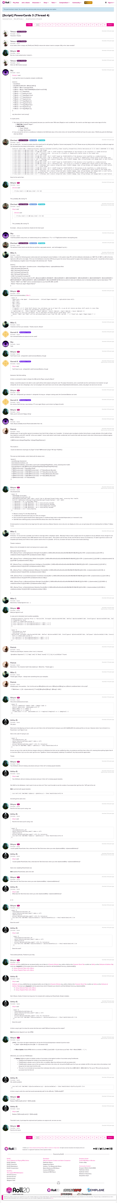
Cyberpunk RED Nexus (49, 1172)
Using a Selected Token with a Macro (24, 968)
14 (80, 25)
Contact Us (50, 1148)
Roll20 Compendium (12, 1168)
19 (100, 25)
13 (76, 25)
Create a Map (83, 1162)
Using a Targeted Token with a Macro (24, 970)
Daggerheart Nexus (48, 1164)
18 (96, 25)
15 (84, 25)
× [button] (115, 1197)
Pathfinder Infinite (84, 1170)
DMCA (46, 1148)
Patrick (13, 429)
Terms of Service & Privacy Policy (36, 1148)
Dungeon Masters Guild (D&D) (87, 1168)
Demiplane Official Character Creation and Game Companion (57, 1159)
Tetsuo (13, 31)
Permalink (13, 34)
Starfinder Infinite (84, 1172)
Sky (11, 70)
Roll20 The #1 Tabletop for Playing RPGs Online (18, 1159)
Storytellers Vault (84, 1176)
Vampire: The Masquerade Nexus (52, 1166)
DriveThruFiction (11, 1176)
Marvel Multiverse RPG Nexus (51, 1168)
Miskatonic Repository (85, 1174)
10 (64, 25)
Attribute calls (14, 964)
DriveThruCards (11, 1178)
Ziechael (14, 140)
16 (88, 25)
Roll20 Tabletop (11, 1162)
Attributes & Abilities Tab (106, 964)
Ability (93, 964)
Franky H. (15, 75)
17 (92, 25)
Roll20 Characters (12, 1164)
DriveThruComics (11, 1175)
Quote (18, 34)
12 (72, 25)
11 (68, 25)
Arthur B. (14, 720)
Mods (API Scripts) (18, 19)
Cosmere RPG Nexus (49, 1170)
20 (104, 25)
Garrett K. (14, 332)
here (52, 1198)
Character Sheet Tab (78, 964)
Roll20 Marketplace (12, 1166)
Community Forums (7, 19)
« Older (29, 25)
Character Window (53, 964)
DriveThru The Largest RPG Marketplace (15, 1172)
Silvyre (13, 51)
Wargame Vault (11, 1180)
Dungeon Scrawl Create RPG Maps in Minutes (87, 1159)
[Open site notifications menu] (105, 3)
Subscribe (89, 2)
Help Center (56, 1148)
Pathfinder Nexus (47, 1162)
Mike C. (13, 253)
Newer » (110, 25)
